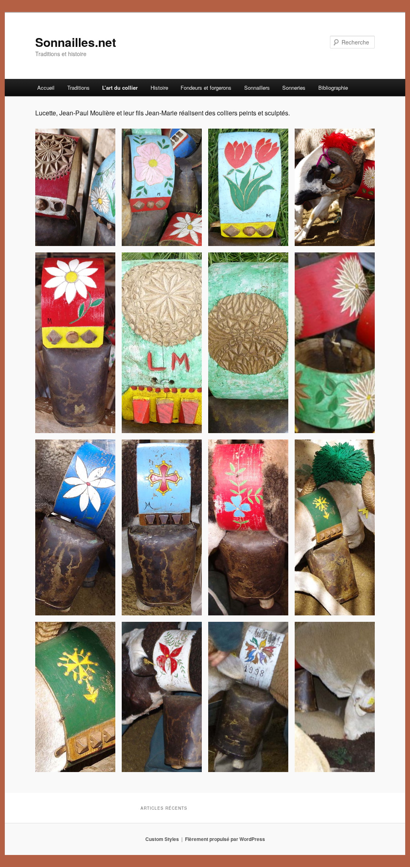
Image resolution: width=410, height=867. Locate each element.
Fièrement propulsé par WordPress (225, 839)
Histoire (159, 87)
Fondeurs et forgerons (206, 87)
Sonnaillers (257, 87)
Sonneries (293, 87)
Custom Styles (162, 839)
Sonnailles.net (75, 41)
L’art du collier (120, 87)
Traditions (78, 87)
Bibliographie (333, 87)
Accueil (45, 87)
